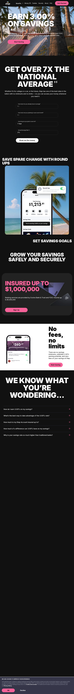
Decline (23, 690)
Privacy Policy (8, 685)
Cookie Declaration (31, 684)
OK (8, 690)
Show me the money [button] (27, 140)
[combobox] (19, 3)
